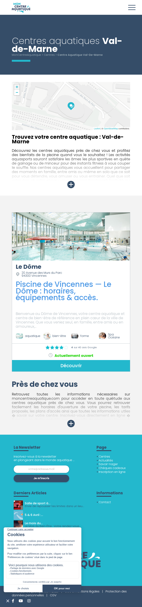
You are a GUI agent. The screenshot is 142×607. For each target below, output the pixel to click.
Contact (105, 502)
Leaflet (97, 128)
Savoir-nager (108, 464)
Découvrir (71, 366)
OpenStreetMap (111, 128)
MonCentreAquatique (26, 55)
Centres (49, 55)
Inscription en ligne (112, 472)
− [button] (17, 92)
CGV (53, 595)
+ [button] (17, 87)
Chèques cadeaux (112, 468)
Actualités (106, 460)
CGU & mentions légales (82, 591)
